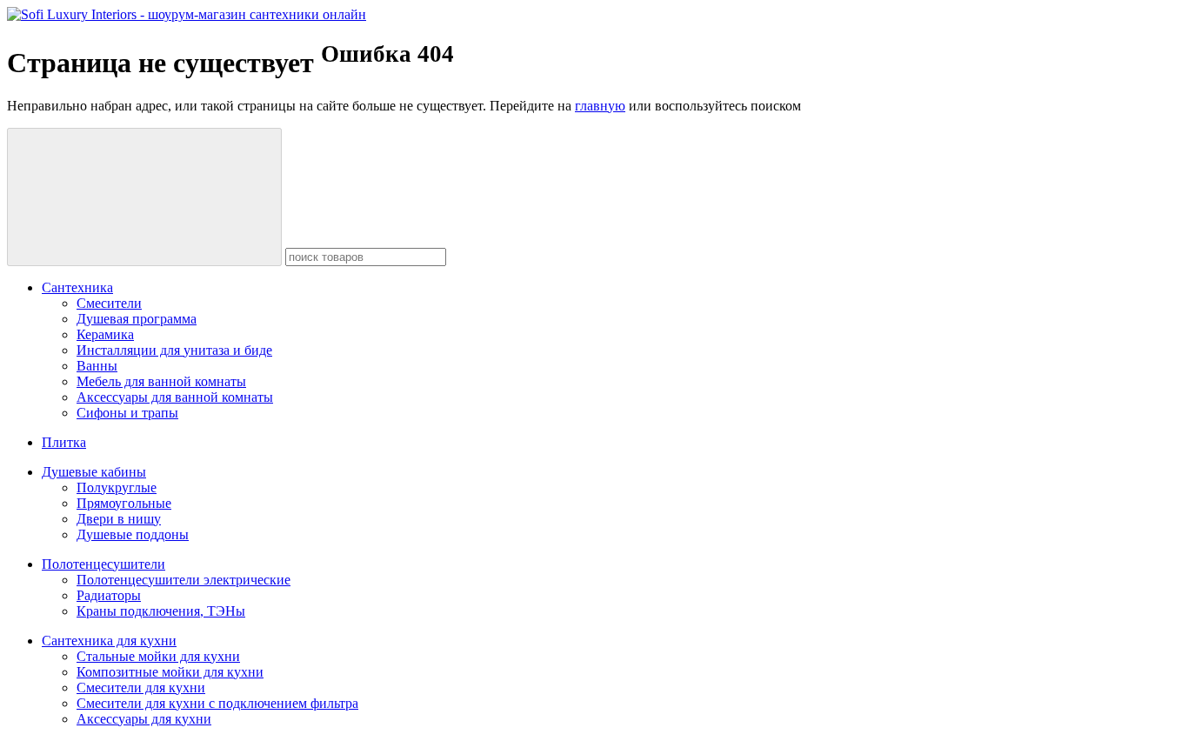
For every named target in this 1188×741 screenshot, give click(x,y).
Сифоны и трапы (127, 412)
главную (600, 105)
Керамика (105, 334)
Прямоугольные (124, 503)
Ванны (97, 365)
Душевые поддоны (133, 534)
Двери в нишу (119, 518)
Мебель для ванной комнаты (161, 381)
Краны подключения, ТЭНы (161, 611)
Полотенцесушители (103, 564)
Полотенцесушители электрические (183, 579)
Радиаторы (109, 595)
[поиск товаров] (144, 197)
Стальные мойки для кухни (158, 656)
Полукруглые (117, 487)
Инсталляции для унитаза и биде (174, 350)
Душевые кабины (94, 471)
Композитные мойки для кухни (170, 671)
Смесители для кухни (141, 687)
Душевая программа (137, 318)
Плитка (64, 442)
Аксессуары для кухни (144, 718)
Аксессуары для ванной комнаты (175, 397)
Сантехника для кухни (109, 640)
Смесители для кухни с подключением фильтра (217, 703)
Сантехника (77, 287)
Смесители (109, 303)
